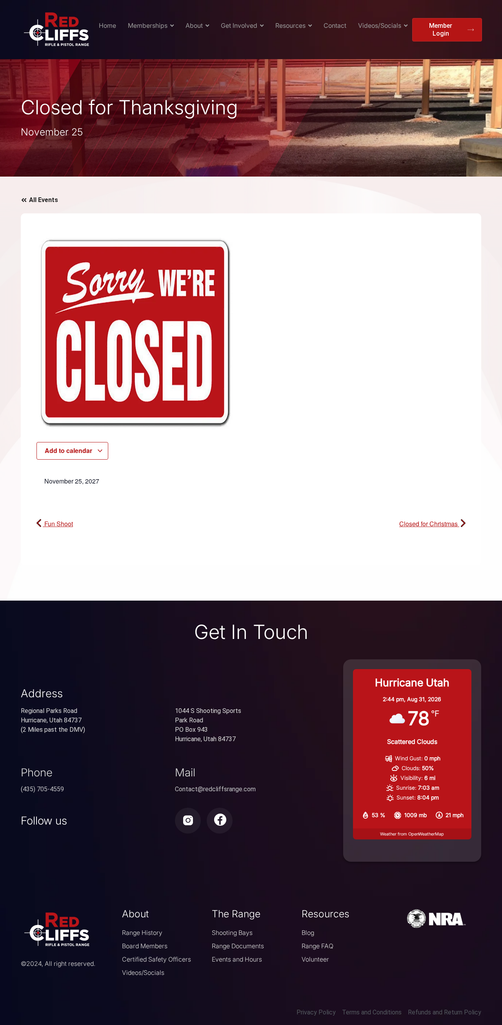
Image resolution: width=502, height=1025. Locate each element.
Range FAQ (317, 946)
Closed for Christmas (429, 523)
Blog (308, 933)
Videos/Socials (143, 972)
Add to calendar (69, 450)
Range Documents (238, 946)
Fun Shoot (58, 523)
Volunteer (315, 959)
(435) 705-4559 (42, 789)
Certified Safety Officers (156, 959)
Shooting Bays (232, 933)
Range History (142, 933)
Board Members (144, 946)
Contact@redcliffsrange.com (215, 789)
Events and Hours (237, 959)
